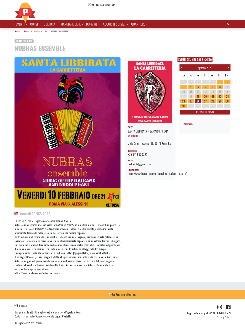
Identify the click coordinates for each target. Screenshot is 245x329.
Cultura (49, 24)
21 (213, 96)
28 (212, 101)
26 (198, 101)
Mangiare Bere (71, 24)
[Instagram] (221, 307)
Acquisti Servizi (114, 24)
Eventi (20, 24)
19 (198, 96)
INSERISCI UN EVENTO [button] (205, 112)
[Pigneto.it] (25, 10)
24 (183, 101)
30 (227, 101)
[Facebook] (228, 307)
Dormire (91, 24)
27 (205, 101)
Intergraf (203, 313)
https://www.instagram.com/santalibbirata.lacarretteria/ (157, 174)
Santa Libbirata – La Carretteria (148, 131)
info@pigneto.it (38, 316)
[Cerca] (228, 24)
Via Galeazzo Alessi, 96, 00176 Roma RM (150, 144)
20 (205, 96)
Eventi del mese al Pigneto (195, 60)
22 (220, 96)
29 (220, 101)
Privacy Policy (223, 317)
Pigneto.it (23, 323)
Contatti (66, 316)
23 (227, 96)
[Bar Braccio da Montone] (159, 5)
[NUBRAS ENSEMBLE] (67, 132)
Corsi (34, 24)
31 (183, 106)
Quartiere (138, 24)
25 (191, 101)
